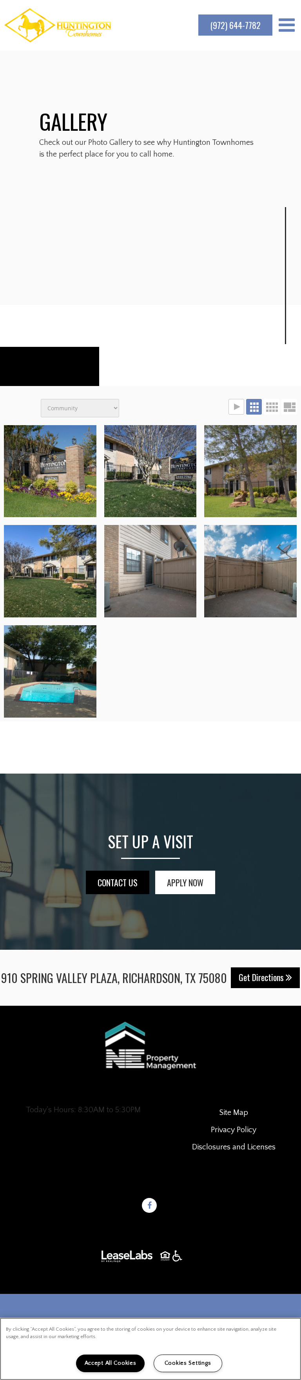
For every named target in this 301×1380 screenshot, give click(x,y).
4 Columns (271, 407)
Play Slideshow (236, 407)
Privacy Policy (233, 1130)
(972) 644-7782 (235, 25)
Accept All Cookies (110, 1363)
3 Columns (254, 407)
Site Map (233, 1112)
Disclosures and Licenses (234, 1147)
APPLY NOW (185, 882)
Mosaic (289, 407)
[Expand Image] (150, 471)
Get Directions (262, 977)
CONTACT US (118, 882)
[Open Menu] (286, 25)
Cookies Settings (188, 1363)
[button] (150, 1207)
